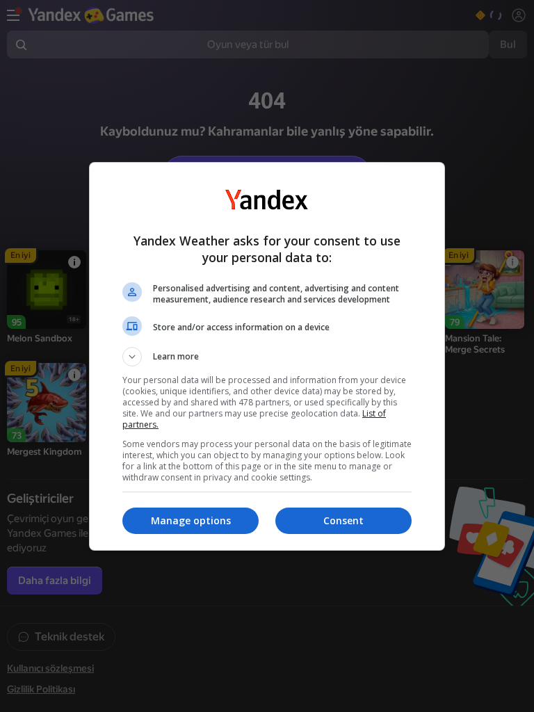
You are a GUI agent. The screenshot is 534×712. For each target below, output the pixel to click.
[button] (267, 356)
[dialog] (267, 356)
